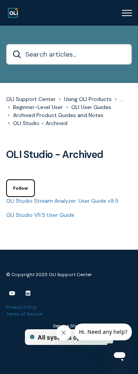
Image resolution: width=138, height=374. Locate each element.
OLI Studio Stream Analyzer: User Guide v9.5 (62, 200)
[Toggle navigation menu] (127, 13)
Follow (20, 188)
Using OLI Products (88, 99)
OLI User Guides (91, 107)
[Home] (13, 13)
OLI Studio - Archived (40, 123)
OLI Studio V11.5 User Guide (40, 214)
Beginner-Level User (38, 107)
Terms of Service (24, 314)
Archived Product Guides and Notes (58, 115)
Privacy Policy (21, 307)
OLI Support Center (31, 99)
